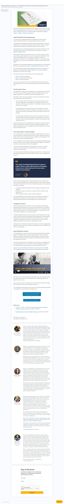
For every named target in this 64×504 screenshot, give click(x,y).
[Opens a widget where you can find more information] (59, 501)
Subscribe (32, 492)
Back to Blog (4, 10)
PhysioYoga (25, 399)
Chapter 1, (45, 31)
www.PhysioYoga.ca (29, 429)
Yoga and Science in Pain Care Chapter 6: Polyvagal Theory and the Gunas (32, 249)
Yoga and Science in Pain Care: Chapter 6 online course (27, 312)
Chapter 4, (25, 33)
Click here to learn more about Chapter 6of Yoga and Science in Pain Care (32, 294)
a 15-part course (19, 30)
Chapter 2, (15, 33)
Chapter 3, (20, 33)
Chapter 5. (31, 33)
